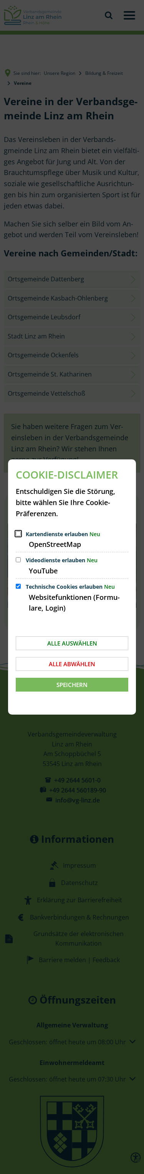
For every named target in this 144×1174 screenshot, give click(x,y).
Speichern (72, 685)
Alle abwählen (72, 664)
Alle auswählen (72, 643)
